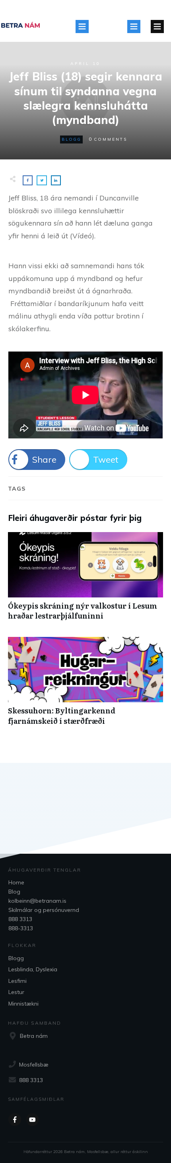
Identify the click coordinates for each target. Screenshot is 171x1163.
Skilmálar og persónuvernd (43, 910)
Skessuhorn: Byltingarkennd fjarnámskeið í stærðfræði (85, 685)
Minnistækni (23, 1003)
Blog (14, 891)
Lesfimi (17, 980)
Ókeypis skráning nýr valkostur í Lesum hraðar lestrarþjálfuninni (85, 580)
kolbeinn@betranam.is (37, 900)
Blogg (71, 139)
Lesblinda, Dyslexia (32, 969)
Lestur (16, 992)
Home (16, 882)
